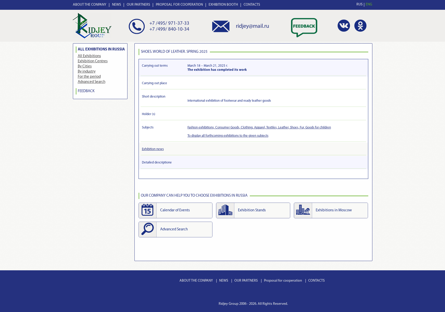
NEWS (116, 5)
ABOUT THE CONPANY (89, 5)
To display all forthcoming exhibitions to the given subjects (227, 135)
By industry (87, 72)
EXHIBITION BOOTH (223, 5)
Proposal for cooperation (283, 281)
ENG (369, 4)
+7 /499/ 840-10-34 (169, 29)
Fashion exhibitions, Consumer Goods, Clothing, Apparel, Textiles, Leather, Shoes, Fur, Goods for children (259, 127)
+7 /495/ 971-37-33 (169, 23)
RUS (359, 4)
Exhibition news (153, 149)
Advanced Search (91, 82)
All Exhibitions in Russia (101, 49)
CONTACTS (252, 5)
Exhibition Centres (93, 61)
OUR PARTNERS (138, 5)
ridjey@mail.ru (252, 26)
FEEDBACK (86, 91)
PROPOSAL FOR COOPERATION (179, 5)
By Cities (85, 66)
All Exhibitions (89, 56)
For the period (89, 77)
